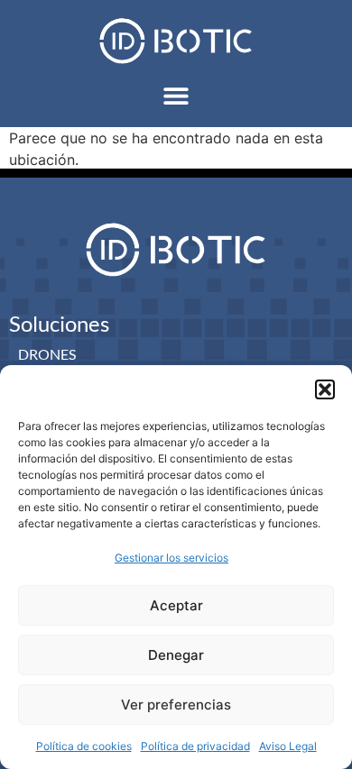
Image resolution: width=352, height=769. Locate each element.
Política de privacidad (195, 746)
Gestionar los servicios (171, 557)
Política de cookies (84, 746)
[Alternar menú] (176, 95)
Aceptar (176, 605)
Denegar (176, 655)
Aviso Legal (288, 746)
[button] (325, 389)
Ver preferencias (176, 704)
